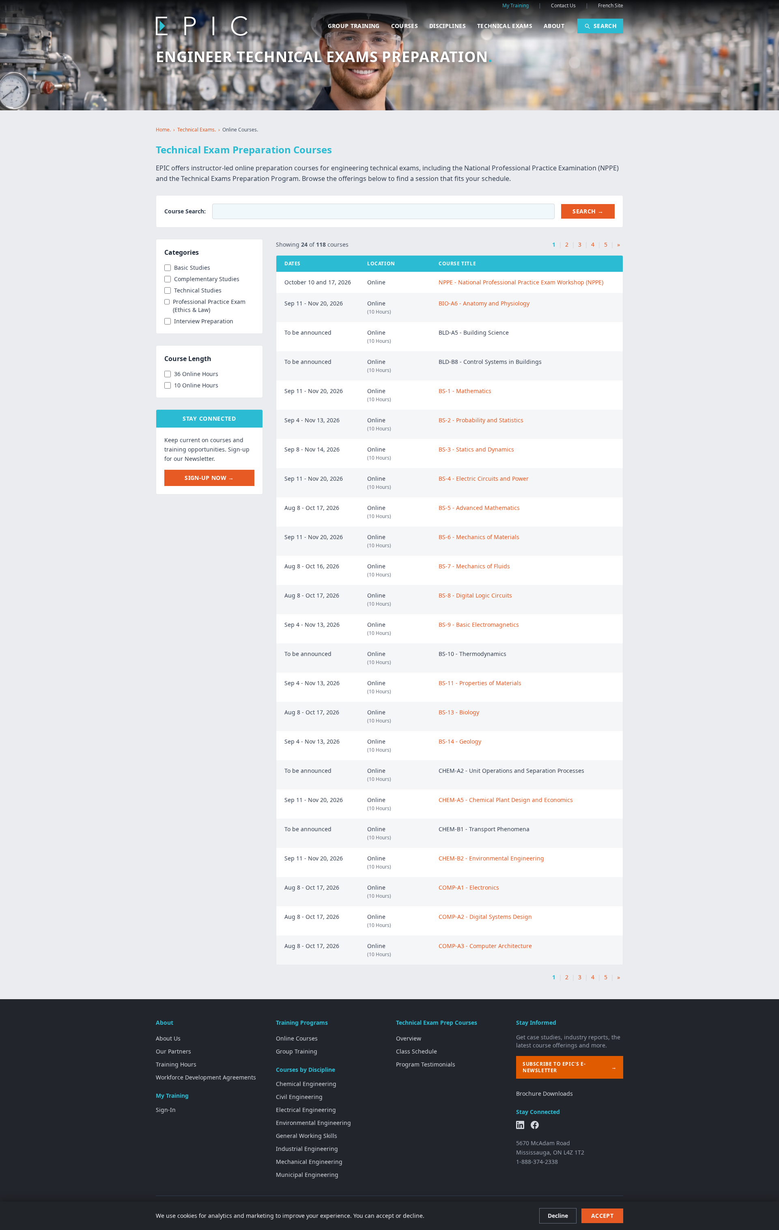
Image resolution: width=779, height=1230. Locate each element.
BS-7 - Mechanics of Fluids (474, 566)
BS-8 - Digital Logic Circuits (475, 595)
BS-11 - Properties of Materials (480, 683)
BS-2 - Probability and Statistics (481, 420)
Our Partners (173, 1051)
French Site (610, 5)
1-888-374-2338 (537, 1161)
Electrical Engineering (306, 1110)
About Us (168, 1038)
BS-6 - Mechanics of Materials (479, 537)
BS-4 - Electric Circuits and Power (484, 478)
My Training (515, 5)
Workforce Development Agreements (206, 1077)
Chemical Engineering (306, 1084)
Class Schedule (416, 1051)
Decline (558, 1215)
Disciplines (447, 26)
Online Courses (297, 1038)
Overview (408, 1038)
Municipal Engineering (307, 1174)
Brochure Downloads (544, 1093)
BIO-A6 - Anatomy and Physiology (484, 303)
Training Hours (176, 1064)
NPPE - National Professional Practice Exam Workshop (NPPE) (521, 282)
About (554, 26)
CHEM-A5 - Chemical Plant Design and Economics (506, 800)
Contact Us (563, 5)
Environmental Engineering (313, 1123)
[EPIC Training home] (201, 26)
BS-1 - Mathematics (465, 391)
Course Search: (185, 211)
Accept (602, 1215)
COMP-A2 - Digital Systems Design (485, 916)
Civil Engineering (299, 1097)
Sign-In (166, 1110)
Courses (404, 26)
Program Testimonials (425, 1064)
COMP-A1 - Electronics (469, 887)
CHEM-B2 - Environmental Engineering (491, 858)
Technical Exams (504, 26)
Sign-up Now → (209, 478)
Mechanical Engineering (309, 1161)
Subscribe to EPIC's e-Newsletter (570, 1067)
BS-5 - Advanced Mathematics (479, 508)
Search (605, 26)
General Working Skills (306, 1136)
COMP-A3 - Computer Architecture (485, 946)
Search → (587, 211)
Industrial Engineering (307, 1149)
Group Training (354, 26)
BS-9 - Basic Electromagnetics (479, 624)
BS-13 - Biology (459, 712)
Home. (163, 130)
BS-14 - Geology (460, 741)
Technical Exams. (196, 130)
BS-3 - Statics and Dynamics (476, 449)
